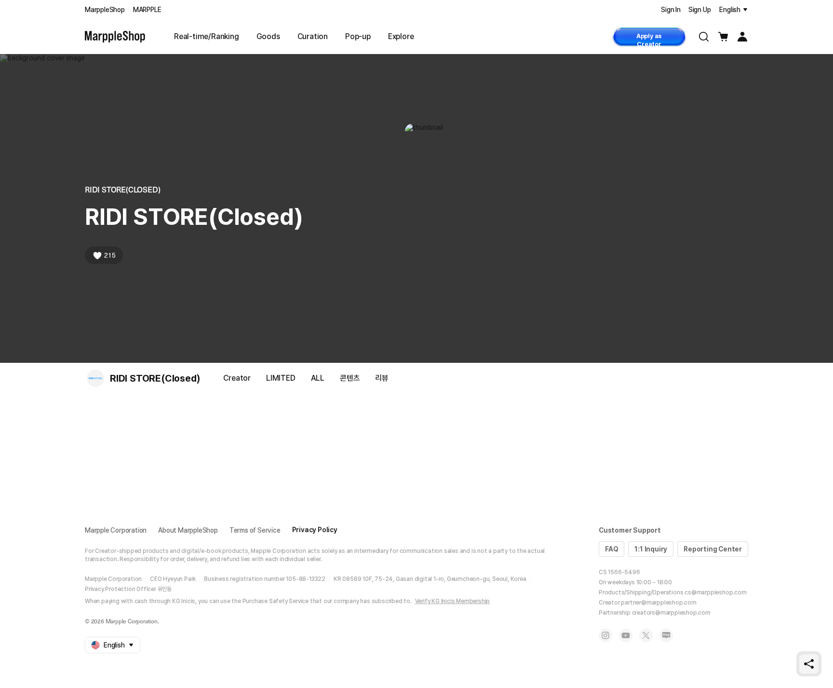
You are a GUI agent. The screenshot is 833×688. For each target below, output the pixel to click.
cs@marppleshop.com (715, 592)
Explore (401, 36)
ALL (317, 378)
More (730, 377)
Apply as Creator (649, 39)
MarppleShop (105, 10)
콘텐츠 (350, 378)
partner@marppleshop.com (658, 602)
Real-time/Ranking (206, 36)
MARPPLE (147, 10)
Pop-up (358, 36)
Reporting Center (713, 549)
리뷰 (382, 378)
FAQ (611, 549)
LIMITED (281, 378)
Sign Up (699, 10)
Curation (312, 36)
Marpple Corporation (116, 530)
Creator (237, 378)
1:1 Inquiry (650, 549)
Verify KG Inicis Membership (452, 601)
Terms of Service (255, 530)
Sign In (671, 10)
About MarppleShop (188, 530)
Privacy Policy (314, 530)
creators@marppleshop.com (671, 612)
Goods (268, 36)
